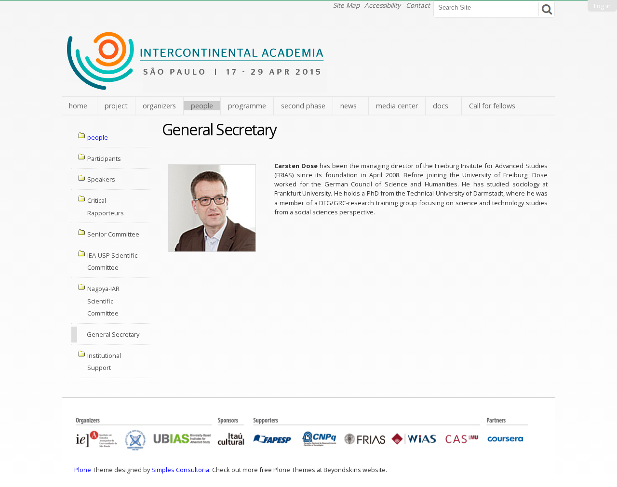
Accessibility (382, 5)
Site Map (346, 5)
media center (397, 105)
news (348, 105)
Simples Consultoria (180, 469)
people (202, 105)
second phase (303, 105)
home (78, 105)
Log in (602, 5)
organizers (159, 105)
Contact (418, 5)
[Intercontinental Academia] (196, 87)
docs (440, 105)
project (116, 105)
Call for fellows (492, 105)
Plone (82, 469)
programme (247, 105)
